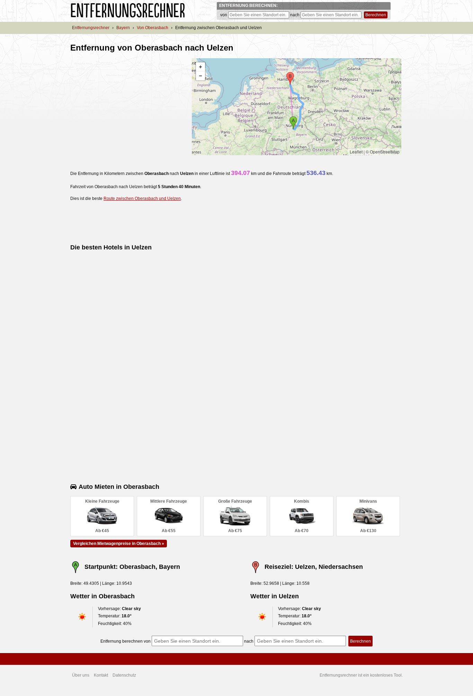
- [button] (200, 75)
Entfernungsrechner (90, 27)
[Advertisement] (128, 106)
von (223, 14)
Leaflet (356, 152)
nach (295, 14)
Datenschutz (124, 675)
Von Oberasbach (152, 27)
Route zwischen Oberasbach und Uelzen (142, 198)
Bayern (123, 27)
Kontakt (101, 675)
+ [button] (200, 66)
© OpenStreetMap (383, 152)
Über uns (80, 675)
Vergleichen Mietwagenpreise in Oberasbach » (118, 543)
